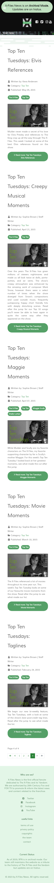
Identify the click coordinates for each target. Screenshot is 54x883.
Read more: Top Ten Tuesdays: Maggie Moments (28, 476)
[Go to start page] (10, 755)
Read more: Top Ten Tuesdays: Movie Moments (28, 606)
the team (27, 837)
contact (27, 842)
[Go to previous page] (15, 755)
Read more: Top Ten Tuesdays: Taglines (28, 733)
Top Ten (25, 85)
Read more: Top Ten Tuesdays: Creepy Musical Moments (28, 327)
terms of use (27, 825)
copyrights (27, 833)
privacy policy (27, 829)
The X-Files (13, 97)
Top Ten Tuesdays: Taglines (19, 636)
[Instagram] (47, 22)
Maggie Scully (39, 408)
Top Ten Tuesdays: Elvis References (24, 60)
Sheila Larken (14, 414)
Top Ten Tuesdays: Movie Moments (26, 506)
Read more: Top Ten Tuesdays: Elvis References (28, 156)
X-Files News (22, 877)
